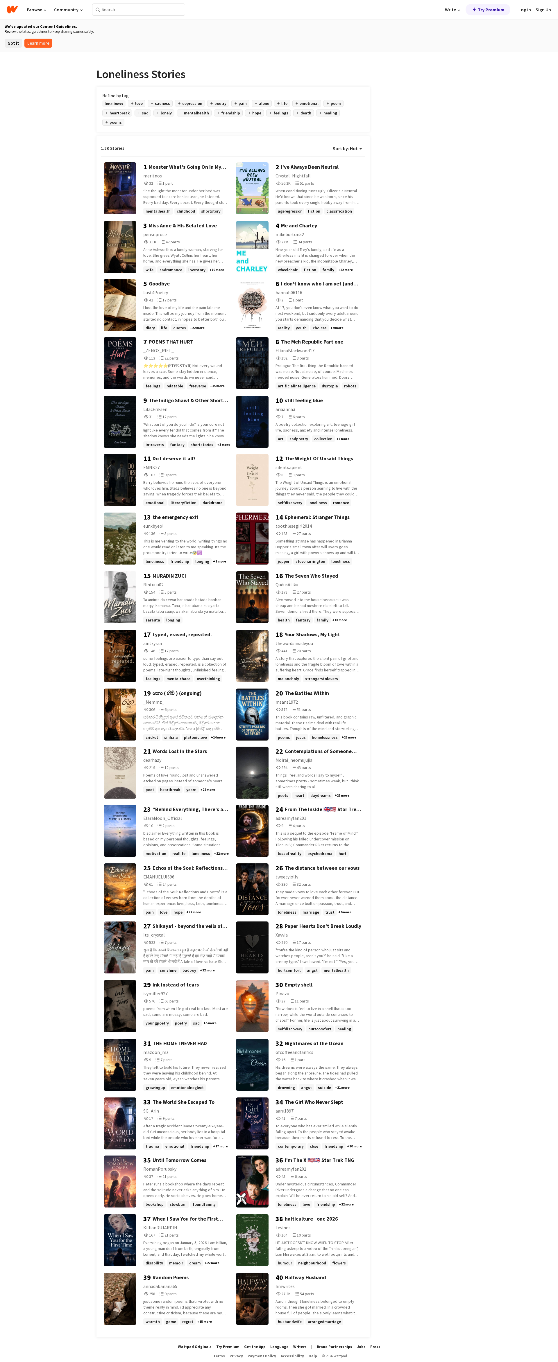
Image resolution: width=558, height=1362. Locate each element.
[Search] (97, 9)
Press (375, 1346)
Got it (13, 43)
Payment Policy (262, 1356)
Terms (219, 1356)
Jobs (361, 1346)
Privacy (236, 1356)
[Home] (12, 10)
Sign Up (543, 9)
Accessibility (292, 1356)
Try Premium (491, 9)
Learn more (38, 43)
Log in (524, 9)
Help (313, 1356)
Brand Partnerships (334, 1346)
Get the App (255, 1346)
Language (279, 1346)
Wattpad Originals (195, 1346)
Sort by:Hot (345, 148)
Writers (300, 1346)
